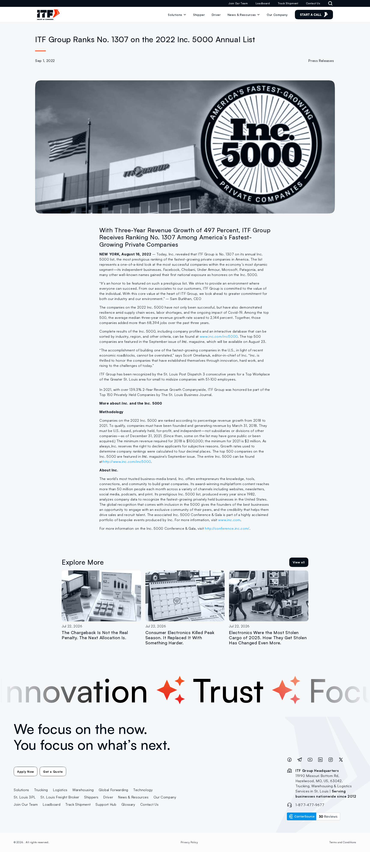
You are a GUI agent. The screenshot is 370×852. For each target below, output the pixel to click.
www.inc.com (228, 520)
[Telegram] (299, 760)
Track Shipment (288, 3)
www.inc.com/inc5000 (218, 336)
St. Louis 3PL (25, 797)
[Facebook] (289, 760)
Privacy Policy (189, 842)
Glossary (128, 804)
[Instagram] (330, 760)
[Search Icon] (330, 3)
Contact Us (313, 3)
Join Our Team (238, 3)
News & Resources (133, 797)
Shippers (91, 797)
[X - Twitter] (340, 760)
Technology (143, 790)
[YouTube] (310, 760)
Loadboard (263, 3)
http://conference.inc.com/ (226, 528)
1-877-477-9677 (309, 805)
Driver (216, 14)
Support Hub (105, 804)
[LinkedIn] (320, 760)
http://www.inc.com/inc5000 (127, 461)
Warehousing (83, 790)
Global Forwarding (113, 790)
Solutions (175, 14)
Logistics (60, 790)
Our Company (277, 14)
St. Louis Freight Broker (59, 797)
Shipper (199, 14)
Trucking (41, 790)
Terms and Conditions (342, 842)
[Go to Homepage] (48, 14)
